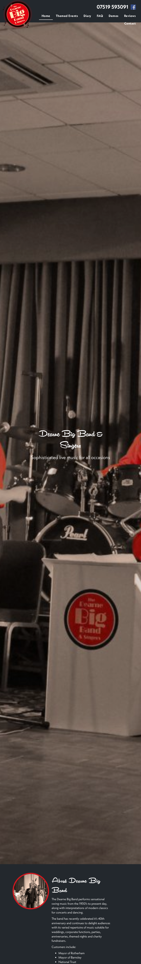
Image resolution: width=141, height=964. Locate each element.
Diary (87, 16)
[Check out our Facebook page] (133, 7)
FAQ (100, 16)
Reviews (130, 16)
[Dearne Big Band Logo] (17, 14)
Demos (113, 16)
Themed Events (67, 16)
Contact (130, 23)
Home (46, 16)
